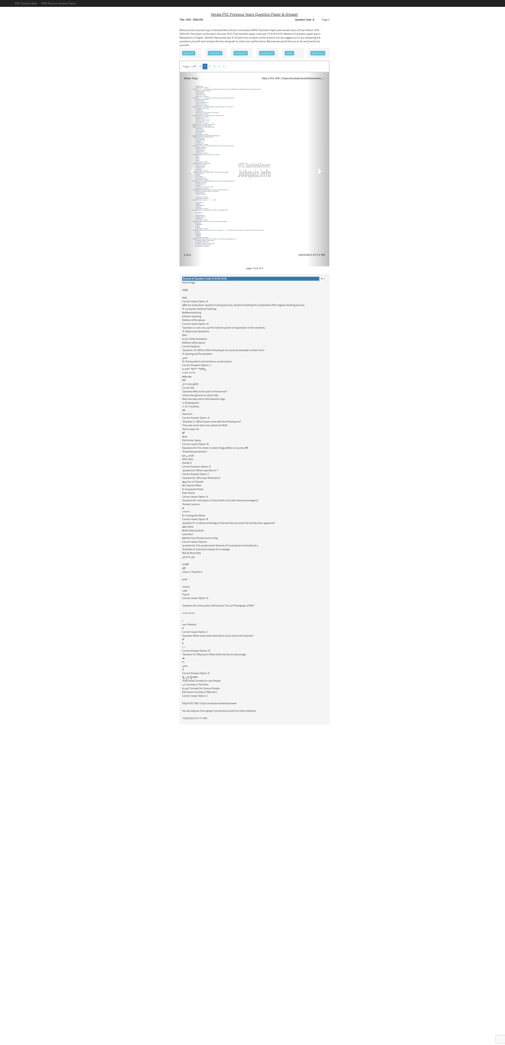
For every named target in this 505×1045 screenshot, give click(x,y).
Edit (323, 278)
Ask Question (266, 53)
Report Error (317, 53)
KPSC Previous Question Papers (58, 3)
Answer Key (214, 53)
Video (288, 53)
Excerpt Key (239, 53)
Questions (188, 53)
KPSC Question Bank (26, 3)
